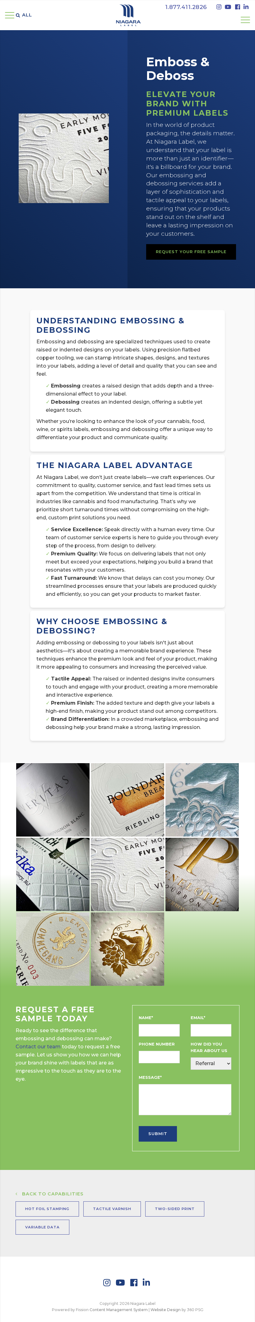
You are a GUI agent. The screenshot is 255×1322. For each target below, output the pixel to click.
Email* (198, 1017)
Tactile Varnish (112, 1209)
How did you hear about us (209, 1047)
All (27, 15)
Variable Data (42, 1227)
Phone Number (157, 1044)
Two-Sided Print (175, 1209)
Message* (150, 1077)
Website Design (166, 1309)
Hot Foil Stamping (47, 1209)
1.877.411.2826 (186, 7)
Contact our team (38, 1047)
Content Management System (119, 1309)
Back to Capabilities (51, 1194)
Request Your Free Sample (191, 251)
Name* (146, 1017)
